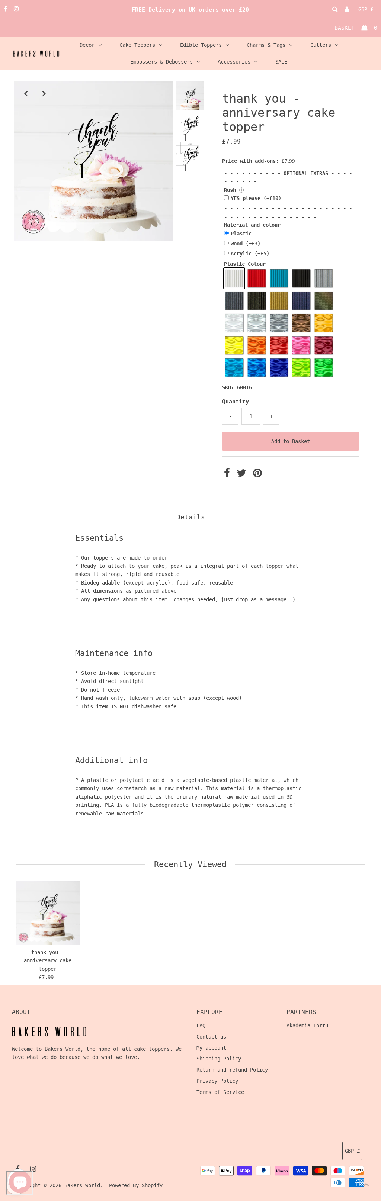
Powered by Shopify (136, 1185)
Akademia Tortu (307, 1025)
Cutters (320, 45)
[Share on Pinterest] (257, 475)
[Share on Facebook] (228, 475)
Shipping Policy (218, 1059)
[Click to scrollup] (366, 1186)
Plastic (241, 233)
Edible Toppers (201, 45)
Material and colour (252, 225)
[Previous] (25, 93)
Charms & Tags (266, 45)
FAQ (200, 1025)
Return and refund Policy (232, 1070)
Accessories (234, 62)
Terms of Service (220, 1092)
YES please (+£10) (256, 198)
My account (211, 1048)
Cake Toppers (137, 45)
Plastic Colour (245, 264)
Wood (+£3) (245, 244)
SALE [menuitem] (281, 62)
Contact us (211, 1037)
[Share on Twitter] (243, 475)
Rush (230, 190)
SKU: (228, 387)
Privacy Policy (217, 1081)
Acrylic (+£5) (250, 254)
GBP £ (365, 9)
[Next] (44, 93)
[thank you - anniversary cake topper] (48, 913)
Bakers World (82, 1185)
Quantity (235, 401)
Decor (87, 45)
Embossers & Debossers (161, 62)
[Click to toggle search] (335, 9)
